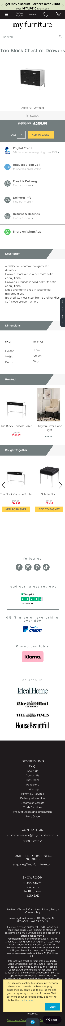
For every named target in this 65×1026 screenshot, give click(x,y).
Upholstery (32, 784)
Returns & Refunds (32, 793)
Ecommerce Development (21, 1020)
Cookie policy (32, 912)
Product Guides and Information (32, 811)
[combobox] (32, 36)
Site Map (11, 909)
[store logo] (32, 25)
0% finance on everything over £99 (35, 152)
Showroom (32, 780)
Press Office (32, 816)
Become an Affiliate (32, 802)
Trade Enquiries (32, 807)
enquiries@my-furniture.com (32, 864)
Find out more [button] (22, 201)
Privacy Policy (49, 909)
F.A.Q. (32, 766)
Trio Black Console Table (16, 426)
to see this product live (27, 169)
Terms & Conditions (29, 909)
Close (53, 1006)
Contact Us (32, 775)
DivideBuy (33, 789)
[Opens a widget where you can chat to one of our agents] (52, 1020)
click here (27, 1000)
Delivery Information (32, 798)
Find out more (22, 185)
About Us (32, 771)
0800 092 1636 (32, 841)
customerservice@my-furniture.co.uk (32, 835)
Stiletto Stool (49, 494)
